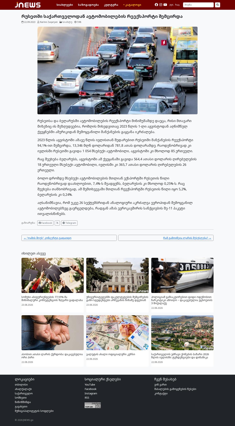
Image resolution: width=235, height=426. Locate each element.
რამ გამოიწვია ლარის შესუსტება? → (187, 238)
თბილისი (21, 384)
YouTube (90, 384)
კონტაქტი (161, 393)
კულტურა (111, 4)
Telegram (70, 223)
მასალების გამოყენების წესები (175, 389)
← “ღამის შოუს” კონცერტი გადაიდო (47, 238)
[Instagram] (160, 5)
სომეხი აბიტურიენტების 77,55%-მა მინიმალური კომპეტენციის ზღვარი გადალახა (52, 298)
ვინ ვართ (160, 384)
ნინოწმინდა (23, 402)
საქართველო (24, 393)
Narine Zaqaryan (49, 22)
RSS (87, 397)
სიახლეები (65, 4)
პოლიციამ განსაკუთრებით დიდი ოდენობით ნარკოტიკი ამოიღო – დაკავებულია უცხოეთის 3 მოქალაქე (181, 300)
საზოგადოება (88, 4)
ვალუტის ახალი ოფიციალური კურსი (110, 354)
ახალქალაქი (23, 389)
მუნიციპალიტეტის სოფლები (34, 411)
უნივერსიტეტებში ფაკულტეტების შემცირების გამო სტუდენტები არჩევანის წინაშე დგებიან (117, 298)
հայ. (177, 4)
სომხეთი (21, 397)
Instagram (91, 393)
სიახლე (67, 22)
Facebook (46, 223)
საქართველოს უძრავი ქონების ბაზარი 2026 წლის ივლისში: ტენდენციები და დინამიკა (180, 355)
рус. (172, 4)
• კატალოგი (132, 4)
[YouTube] (165, 5)
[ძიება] (217, 5)
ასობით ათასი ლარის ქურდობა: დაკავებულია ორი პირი (52, 355)
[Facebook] (156, 5)
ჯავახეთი (21, 406)
